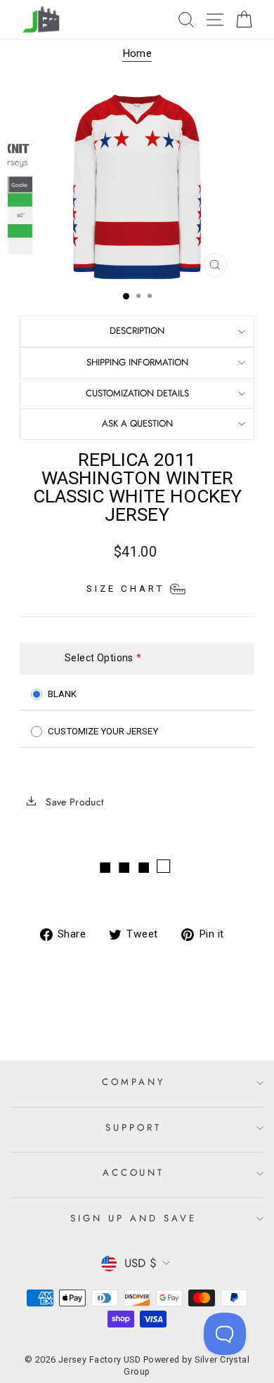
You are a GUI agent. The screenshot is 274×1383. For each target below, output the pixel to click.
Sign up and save (133, 1218)
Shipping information (137, 362)
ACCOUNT (134, 1172)
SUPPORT (133, 1127)
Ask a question (137, 423)
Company (133, 1082)
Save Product (73, 802)
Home (137, 53)
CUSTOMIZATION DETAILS (137, 393)
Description (137, 330)
